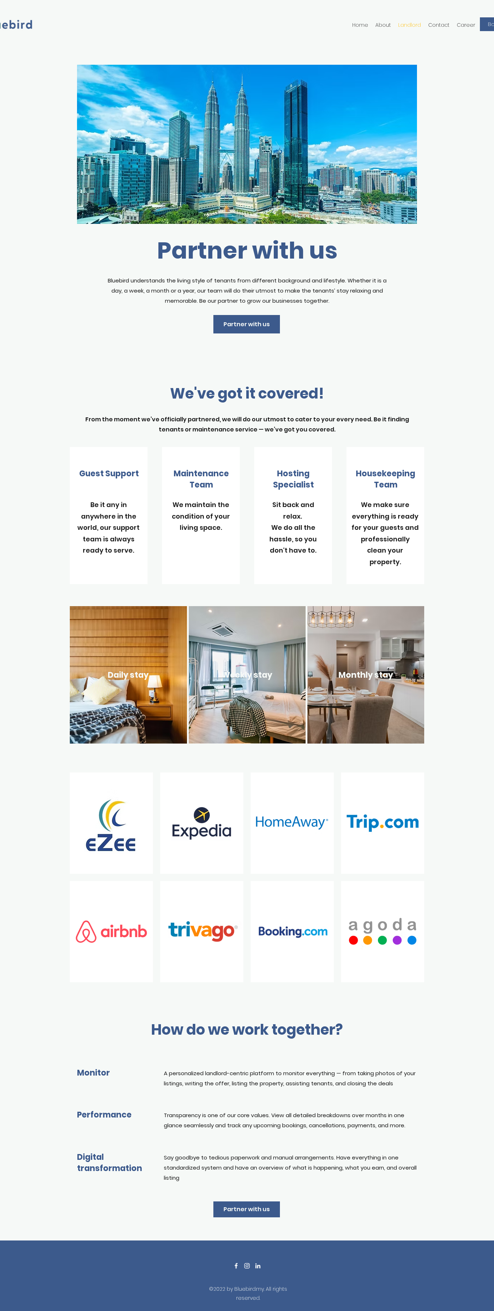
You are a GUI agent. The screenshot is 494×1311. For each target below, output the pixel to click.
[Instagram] (247, 1265)
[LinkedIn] (257, 1265)
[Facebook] (236, 1265)
